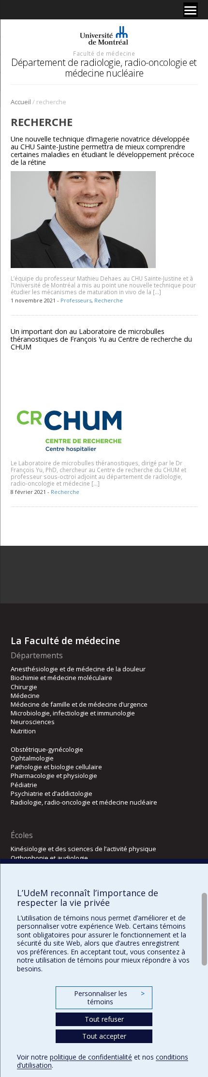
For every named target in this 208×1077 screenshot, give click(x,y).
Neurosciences (33, 721)
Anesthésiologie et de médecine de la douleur (78, 669)
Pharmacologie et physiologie (54, 775)
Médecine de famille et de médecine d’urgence (79, 704)
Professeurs (75, 300)
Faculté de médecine (104, 53)
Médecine (25, 695)
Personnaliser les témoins (109, 998)
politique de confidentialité (91, 1056)
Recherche (108, 300)
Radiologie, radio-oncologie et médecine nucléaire (84, 802)
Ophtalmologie (32, 758)
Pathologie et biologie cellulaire (56, 766)
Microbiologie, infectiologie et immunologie (73, 713)
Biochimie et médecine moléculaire (61, 677)
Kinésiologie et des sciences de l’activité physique (83, 848)
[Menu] (190, 9)
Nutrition (23, 731)
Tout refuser (104, 1019)
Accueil (21, 101)
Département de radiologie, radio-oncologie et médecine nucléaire (104, 67)
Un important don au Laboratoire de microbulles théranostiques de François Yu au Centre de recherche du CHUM (101, 339)
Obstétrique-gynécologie (47, 749)
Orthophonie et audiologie (49, 858)
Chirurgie (24, 686)
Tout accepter (104, 1036)
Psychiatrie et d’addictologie (51, 793)
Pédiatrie (24, 784)
